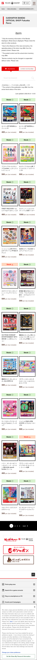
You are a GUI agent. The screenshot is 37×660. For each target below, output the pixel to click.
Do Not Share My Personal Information (19, 656)
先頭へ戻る (33, 574)
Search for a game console (14, 590)
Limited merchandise (26, 69)
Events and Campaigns (13, 602)
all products (11, 69)
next (24, 526)
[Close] (34, 607)
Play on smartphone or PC (14, 596)
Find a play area (10, 584)
